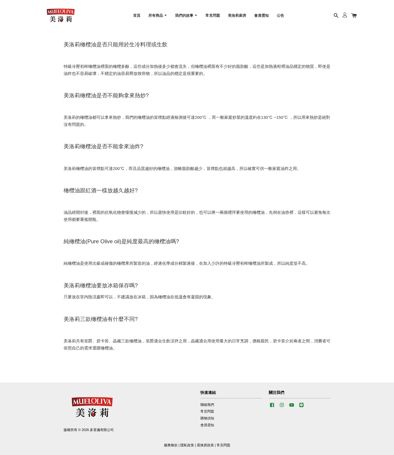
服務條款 (171, 445)
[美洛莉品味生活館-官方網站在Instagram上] (282, 407)
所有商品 (156, 15)
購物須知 (207, 418)
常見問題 (212, 15)
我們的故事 (184, 15)
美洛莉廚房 (237, 15)
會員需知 (261, 15)
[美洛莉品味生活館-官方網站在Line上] (301, 407)
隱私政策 (187, 445)
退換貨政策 (205, 445)
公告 (280, 15)
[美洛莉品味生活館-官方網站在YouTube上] (291, 407)
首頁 (136, 15)
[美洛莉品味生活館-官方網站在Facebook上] (272, 407)
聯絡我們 (207, 405)
